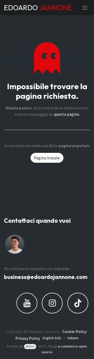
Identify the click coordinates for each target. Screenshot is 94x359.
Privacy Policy (27, 338)
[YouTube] (26, 303)
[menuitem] (52, 338)
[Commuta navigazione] (85, 7)
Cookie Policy (74, 331)
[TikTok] (77, 303)
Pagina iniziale (47, 157)
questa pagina (66, 114)
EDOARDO (32, 7)
